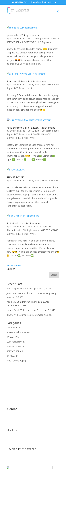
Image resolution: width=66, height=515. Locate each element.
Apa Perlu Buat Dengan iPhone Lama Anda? (28, 301)
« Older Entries (14, 265)
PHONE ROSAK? (16, 177)
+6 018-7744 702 (19, 2)
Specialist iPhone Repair (18, 332)
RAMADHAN (13, 336)
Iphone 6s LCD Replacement (23, 35)
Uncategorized (14, 327)
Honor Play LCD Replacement (21, 310)
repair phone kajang (16, 360)
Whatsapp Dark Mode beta (20, 288)
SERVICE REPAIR (15, 42)
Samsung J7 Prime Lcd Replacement (27, 81)
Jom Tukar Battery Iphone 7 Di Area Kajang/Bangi (31, 293)
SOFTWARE (30, 42)
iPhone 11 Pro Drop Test (19, 314)
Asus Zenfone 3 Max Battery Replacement (31, 127)
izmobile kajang (17, 38)
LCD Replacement (46, 42)
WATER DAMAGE (50, 38)
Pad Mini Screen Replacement (24, 223)
